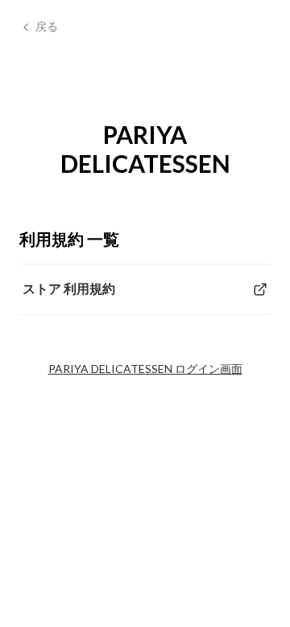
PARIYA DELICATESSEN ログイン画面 (145, 368)
